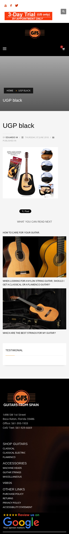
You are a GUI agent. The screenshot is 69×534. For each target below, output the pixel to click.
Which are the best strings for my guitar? (29, 333)
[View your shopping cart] (63, 49)
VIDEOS (7, 483)
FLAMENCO (9, 457)
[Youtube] (5, 5)
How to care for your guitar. (21, 232)
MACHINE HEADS (12, 468)
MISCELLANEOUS (12, 476)
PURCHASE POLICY (13, 494)
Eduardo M (12, 137)
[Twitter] (16, 5)
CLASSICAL (9, 448)
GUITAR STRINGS (12, 472)
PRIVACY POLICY (12, 502)
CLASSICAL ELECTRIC (14, 452)
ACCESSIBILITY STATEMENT (17, 507)
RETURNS (8, 498)
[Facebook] (11, 5)
